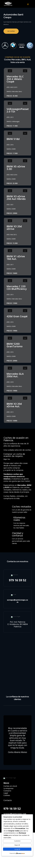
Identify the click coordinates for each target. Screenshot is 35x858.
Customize (17, 841)
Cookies (7, 795)
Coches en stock (10, 786)
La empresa (8, 788)
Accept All (17, 849)
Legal (6, 793)
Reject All (17, 845)
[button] (29, 5)
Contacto (7, 790)
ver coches (11, 31)
